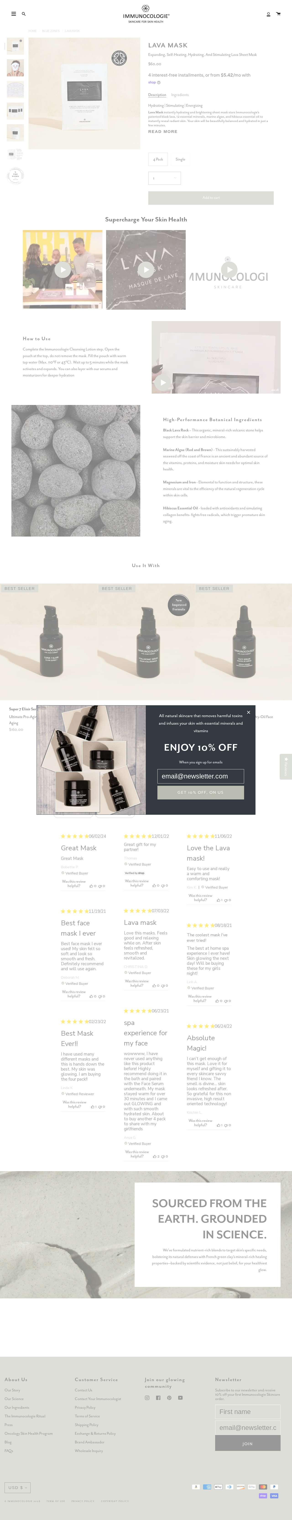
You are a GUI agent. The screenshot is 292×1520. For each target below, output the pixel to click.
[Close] (248, 712)
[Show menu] (14, 14)
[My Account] (268, 14)
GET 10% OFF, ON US (200, 792)
